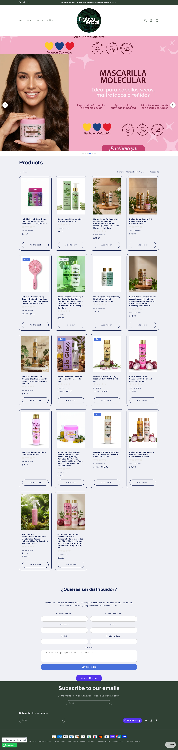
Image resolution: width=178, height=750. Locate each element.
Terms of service (104, 741)
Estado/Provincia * (113, 636)
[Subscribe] (109, 703)
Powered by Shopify (45, 741)
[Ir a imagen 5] (92, 153)
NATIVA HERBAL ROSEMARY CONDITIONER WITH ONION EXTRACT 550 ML (106, 454)
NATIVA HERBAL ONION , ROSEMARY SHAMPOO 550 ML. (105, 379)
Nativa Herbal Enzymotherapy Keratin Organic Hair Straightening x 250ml (106, 299)
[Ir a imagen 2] (85, 153)
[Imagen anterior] (5, 105)
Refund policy (73, 741)
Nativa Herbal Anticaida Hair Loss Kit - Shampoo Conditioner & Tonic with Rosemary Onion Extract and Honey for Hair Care (106, 223)
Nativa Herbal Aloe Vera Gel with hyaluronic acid (70, 220)
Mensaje (88, 647)
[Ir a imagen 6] (95, 153)
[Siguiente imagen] (173, 105)
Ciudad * (64, 636)
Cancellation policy (133, 741)
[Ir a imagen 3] (88, 153)
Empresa (113, 625)
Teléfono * (64, 625)
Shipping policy (117, 741)
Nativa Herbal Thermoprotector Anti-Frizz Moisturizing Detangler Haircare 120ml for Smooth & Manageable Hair (35, 538)
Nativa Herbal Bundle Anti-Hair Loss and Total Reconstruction (141, 221)
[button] (145, 20)
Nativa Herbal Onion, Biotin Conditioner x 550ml (34, 453)
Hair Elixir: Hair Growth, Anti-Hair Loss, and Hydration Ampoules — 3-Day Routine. (35, 221)
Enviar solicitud (89, 667)
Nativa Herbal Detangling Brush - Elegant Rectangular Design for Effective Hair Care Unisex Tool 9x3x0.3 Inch (35, 300)
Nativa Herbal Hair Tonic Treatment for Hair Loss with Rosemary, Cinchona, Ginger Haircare (34, 380)
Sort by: (120, 172)
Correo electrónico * (113, 614)
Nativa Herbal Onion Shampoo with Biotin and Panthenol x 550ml (140, 379)
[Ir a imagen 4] (90, 153)
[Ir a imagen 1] (83, 153)
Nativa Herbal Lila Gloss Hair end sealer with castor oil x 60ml (70, 379)
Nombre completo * (64, 614)
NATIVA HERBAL (31, 741)
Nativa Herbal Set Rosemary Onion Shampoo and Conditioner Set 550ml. (141, 454)
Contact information (87, 741)
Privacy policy (60, 741)
